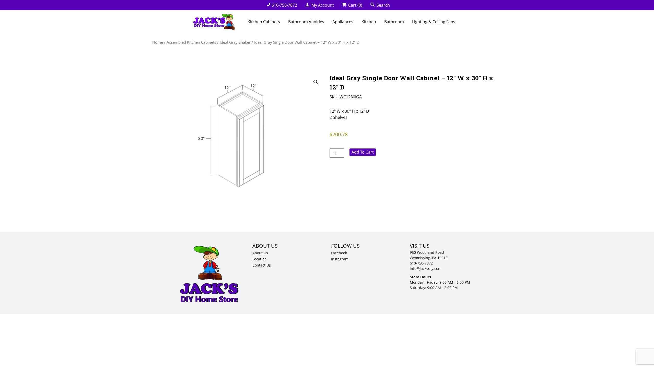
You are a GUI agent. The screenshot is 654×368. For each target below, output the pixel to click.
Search (383, 5)
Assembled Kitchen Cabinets (191, 42)
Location (259, 259)
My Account (322, 5)
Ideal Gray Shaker (235, 42)
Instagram (339, 259)
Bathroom (394, 22)
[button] (315, 82)
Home (157, 42)
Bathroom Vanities (306, 22)
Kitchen (368, 22)
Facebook (339, 252)
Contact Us (261, 265)
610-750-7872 (284, 5)
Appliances (342, 22)
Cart (354, 5)
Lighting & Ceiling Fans (433, 22)
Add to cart (363, 152)
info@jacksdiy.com (425, 268)
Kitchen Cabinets (264, 22)
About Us (260, 252)
